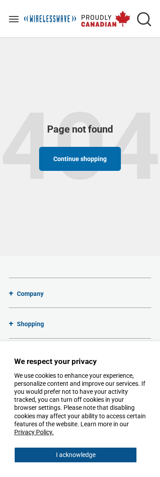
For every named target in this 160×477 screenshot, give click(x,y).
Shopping (30, 323)
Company (30, 293)
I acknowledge (76, 454)
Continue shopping (80, 158)
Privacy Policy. (34, 432)
